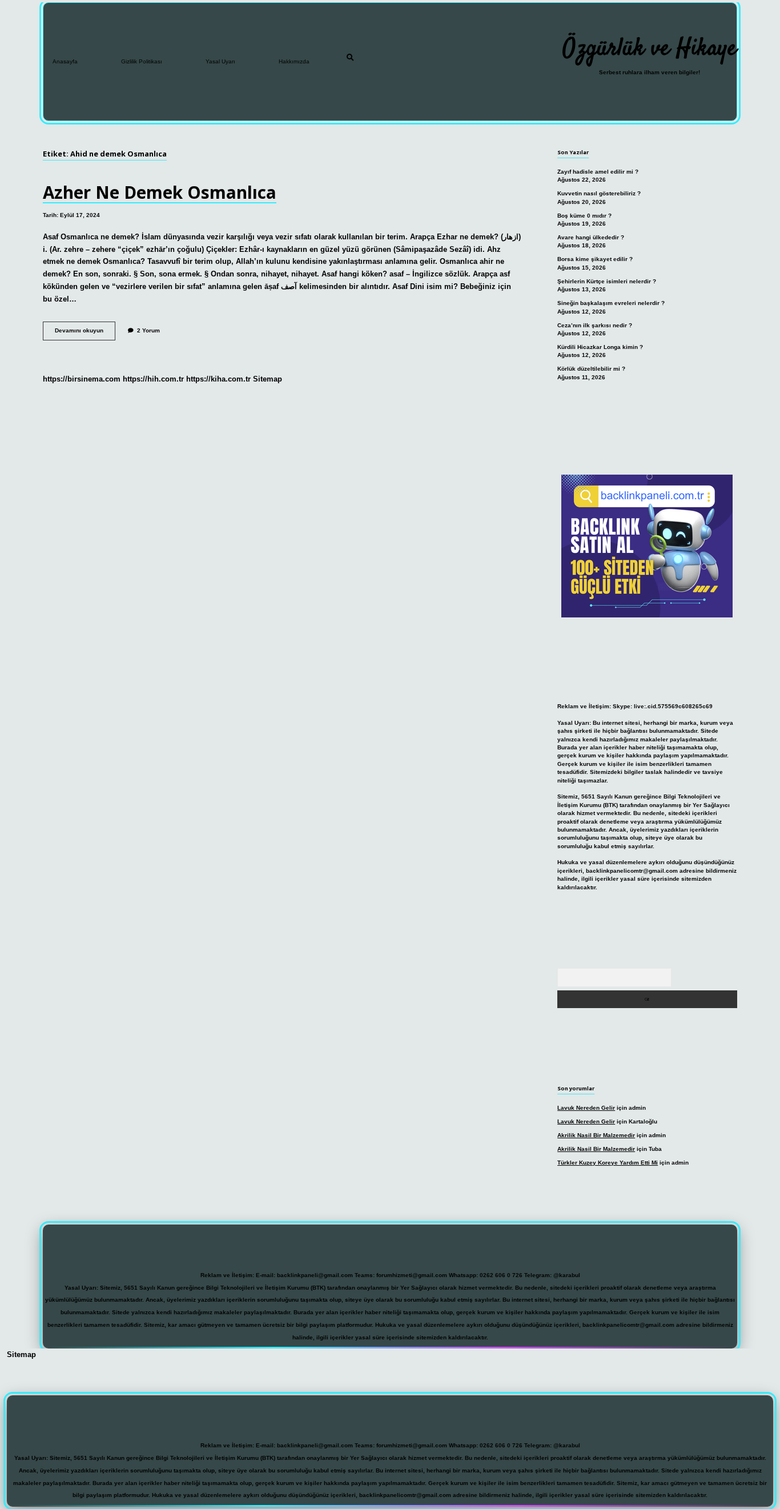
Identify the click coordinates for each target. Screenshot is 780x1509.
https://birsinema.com (81, 379)
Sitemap (267, 379)
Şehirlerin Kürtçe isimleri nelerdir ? (606, 281)
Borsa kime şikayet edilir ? (595, 259)
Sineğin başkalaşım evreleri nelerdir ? (611, 303)
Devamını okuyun (85, 333)
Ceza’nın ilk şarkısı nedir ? (594, 325)
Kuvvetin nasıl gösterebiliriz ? (599, 193)
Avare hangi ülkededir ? (590, 237)
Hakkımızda (294, 61)
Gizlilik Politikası (141, 61)
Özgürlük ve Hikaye (649, 49)
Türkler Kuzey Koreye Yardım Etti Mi (607, 1162)
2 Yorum (148, 330)
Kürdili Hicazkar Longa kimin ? (600, 347)
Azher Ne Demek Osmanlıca (159, 192)
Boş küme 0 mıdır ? (584, 215)
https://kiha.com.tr (218, 379)
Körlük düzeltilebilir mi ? (591, 369)
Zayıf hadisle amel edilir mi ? (597, 171)
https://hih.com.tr (153, 379)
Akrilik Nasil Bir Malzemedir (596, 1135)
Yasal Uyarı (220, 61)
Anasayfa (65, 61)
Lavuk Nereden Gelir (586, 1108)
